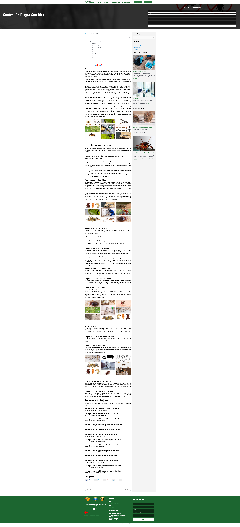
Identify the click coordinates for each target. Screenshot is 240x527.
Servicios (106, 2)
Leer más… (135, 78)
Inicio (99, 2)
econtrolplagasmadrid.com (120, 523)
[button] (129, 37)
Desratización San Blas (97, 47)
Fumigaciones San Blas (97, 45)
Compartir (94, 51)
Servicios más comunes (97, 55)
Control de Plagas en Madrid (140, 45)
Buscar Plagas (95, 53)
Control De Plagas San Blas (96, 41)
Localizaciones (127, 2)
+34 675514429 (112, 507)
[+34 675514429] (110, 505)
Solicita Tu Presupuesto (97, 43)
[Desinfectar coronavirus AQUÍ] (86, 512)
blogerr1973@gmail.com (114, 503)
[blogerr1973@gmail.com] (110, 501)
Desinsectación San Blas (97, 49)
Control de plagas (116, 2)
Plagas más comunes (96, 57)
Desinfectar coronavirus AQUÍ (91, 515)
